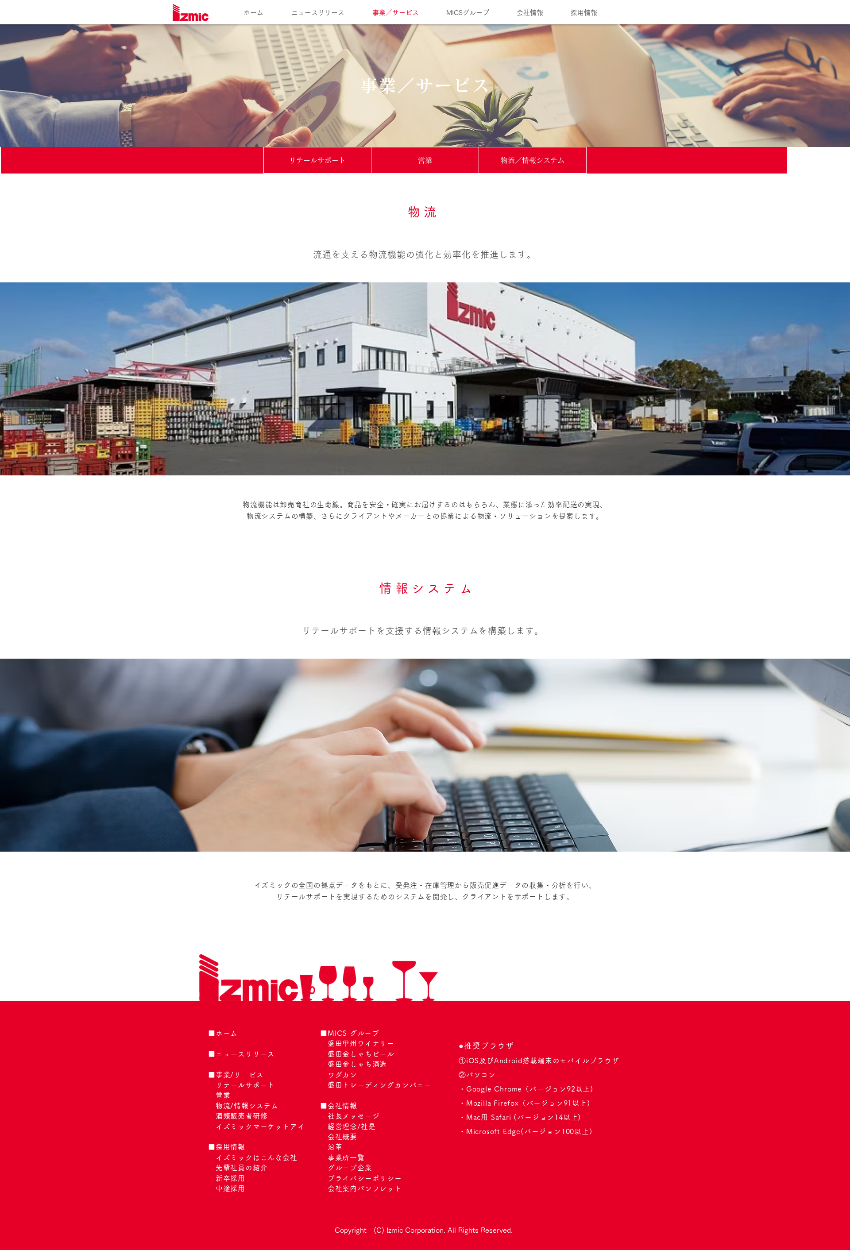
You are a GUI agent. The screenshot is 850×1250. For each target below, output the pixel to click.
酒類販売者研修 (242, 1115)
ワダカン (342, 1074)
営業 (223, 1095)
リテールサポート (245, 1084)
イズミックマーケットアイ (260, 1126)
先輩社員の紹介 (242, 1167)
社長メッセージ (354, 1115)
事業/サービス (240, 1074)
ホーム (227, 1033)
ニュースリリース (245, 1053)
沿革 (335, 1146)
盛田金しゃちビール (361, 1053)
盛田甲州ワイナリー (361, 1043)
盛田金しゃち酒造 (357, 1064)
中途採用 (230, 1188)
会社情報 (342, 1105)
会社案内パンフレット (365, 1188)
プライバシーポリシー (365, 1178)
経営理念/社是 (352, 1126)
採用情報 (230, 1146)
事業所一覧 (346, 1157)
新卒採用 (230, 1178)
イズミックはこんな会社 (257, 1157)
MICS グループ (353, 1033)
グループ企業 (350, 1167)
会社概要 (342, 1136)
